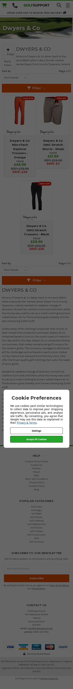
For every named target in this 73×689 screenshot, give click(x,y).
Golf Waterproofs (36, 524)
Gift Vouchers (36, 541)
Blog (36, 489)
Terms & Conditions (59, 585)
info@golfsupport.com (40, 628)
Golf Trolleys (36, 531)
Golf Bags (36, 510)
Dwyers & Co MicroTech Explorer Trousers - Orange (20, 149)
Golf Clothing (36, 520)
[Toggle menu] (68, 6)
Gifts (36, 538)
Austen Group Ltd (49, 678)
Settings (36, 430)
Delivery (36, 468)
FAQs (36, 475)
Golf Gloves (36, 517)
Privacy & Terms (26, 422)
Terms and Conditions (36, 478)
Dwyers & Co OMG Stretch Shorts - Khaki (53, 145)
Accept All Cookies (36, 439)
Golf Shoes (36, 527)
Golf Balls (36, 513)
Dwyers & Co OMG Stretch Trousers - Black (36, 230)
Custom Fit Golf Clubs (36, 461)
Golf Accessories (36, 534)
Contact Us (36, 465)
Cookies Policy (37, 485)
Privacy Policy (36, 482)
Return (36, 471)
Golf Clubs (36, 506)
